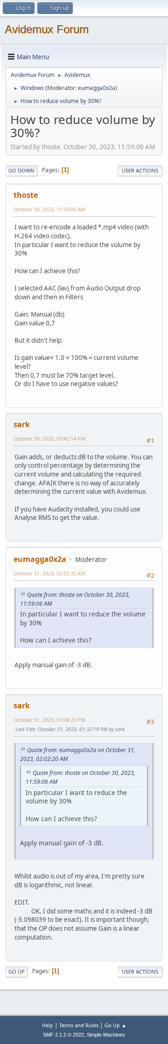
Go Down (21, 170)
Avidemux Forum (47, 29)
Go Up (16, 971)
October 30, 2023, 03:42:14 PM (49, 438)
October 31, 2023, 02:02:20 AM (49, 573)
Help (47, 1025)
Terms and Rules (78, 1025)
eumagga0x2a (96, 88)
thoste (26, 195)
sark (22, 424)
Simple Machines (106, 1034)
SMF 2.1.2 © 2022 (63, 1034)
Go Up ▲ (115, 1025)
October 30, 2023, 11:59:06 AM (49, 209)
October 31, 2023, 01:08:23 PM (49, 719)
